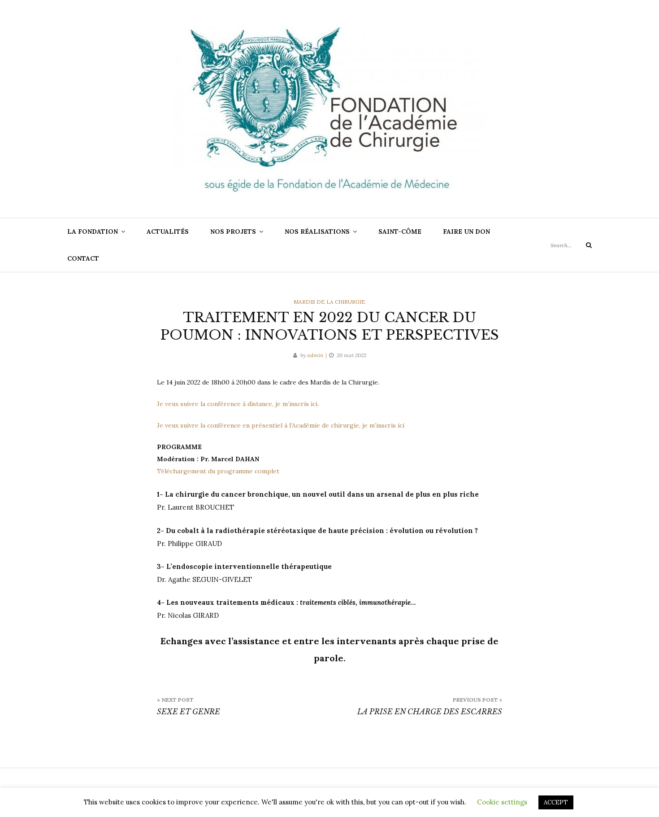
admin (315, 355)
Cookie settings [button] (502, 802)
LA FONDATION (92, 231)
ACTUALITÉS (168, 231)
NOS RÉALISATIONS (317, 231)
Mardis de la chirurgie (329, 301)
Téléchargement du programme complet (218, 471)
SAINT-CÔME (399, 231)
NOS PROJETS (233, 231)
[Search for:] (571, 245)
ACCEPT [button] (556, 802)
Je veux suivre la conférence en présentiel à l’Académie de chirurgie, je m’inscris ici (280, 425)
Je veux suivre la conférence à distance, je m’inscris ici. (238, 404)
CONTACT (83, 258)
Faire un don (466, 231)
